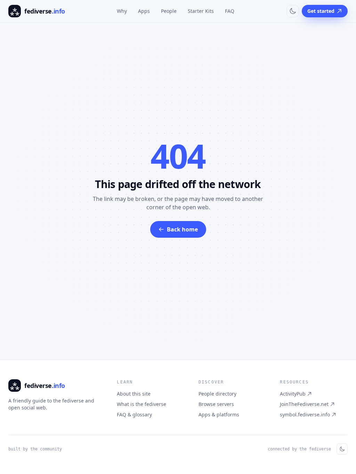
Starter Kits (201, 11)
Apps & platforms (219, 414)
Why (122, 11)
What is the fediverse (141, 404)
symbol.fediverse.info (305, 414)
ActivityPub (293, 393)
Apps (144, 11)
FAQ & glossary (134, 414)
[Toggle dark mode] (292, 11)
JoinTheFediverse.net (304, 404)
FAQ (229, 11)
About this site (134, 393)
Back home (182, 229)
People (169, 11)
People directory (217, 393)
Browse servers (216, 404)
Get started (320, 11)
